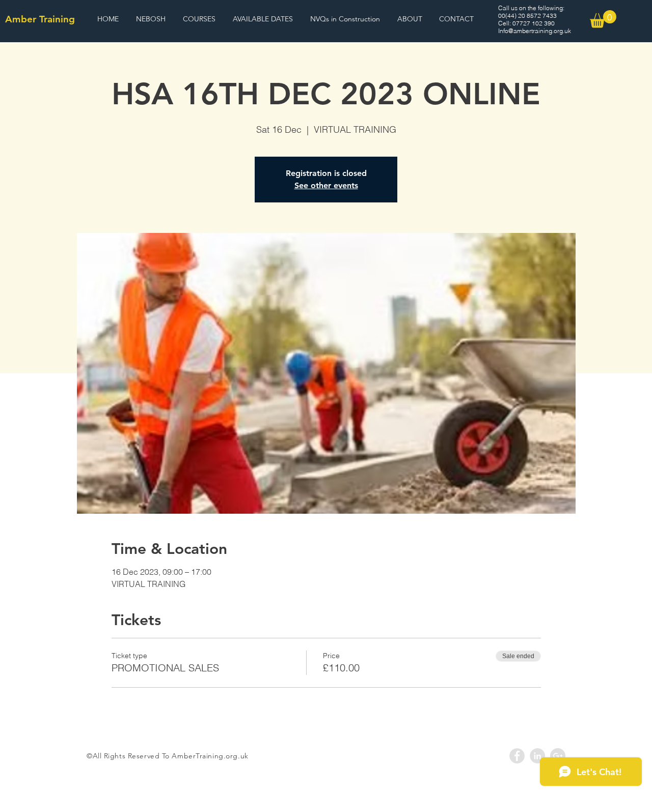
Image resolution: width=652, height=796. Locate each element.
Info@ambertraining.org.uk (534, 31)
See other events (326, 185)
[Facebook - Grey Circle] (517, 755)
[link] (603, 19)
